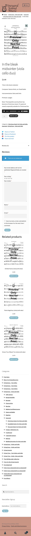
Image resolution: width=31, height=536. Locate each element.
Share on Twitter (10, 132)
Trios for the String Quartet (11, 462)
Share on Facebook (10, 134)
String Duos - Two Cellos (10, 383)
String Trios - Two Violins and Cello (13, 453)
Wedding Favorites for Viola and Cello (16, 441)
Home (5, 14)
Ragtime (8, 415)
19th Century (9, 394)
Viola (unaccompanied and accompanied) (15, 468)
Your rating (8, 176)
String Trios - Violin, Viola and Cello (13, 456)
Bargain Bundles (10, 397)
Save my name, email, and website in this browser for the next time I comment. (15, 223)
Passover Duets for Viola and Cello (17, 427)
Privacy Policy (6, 526)
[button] (26, 25)
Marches (8, 406)
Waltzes (8, 438)
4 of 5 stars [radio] (10, 178)
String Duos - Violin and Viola (12, 447)
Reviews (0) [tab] (5, 145)
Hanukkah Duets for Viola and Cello (17, 424)
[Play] (4, 111)
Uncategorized (8, 465)
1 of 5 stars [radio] (5, 178)
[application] (15, 111)
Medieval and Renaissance (13, 409)
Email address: (6, 506)
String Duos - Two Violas (10, 386)
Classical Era (9, 403)
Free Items (6, 377)
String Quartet (8, 450)
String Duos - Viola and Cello (15, 14)
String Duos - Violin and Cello (12, 444)
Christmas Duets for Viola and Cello (12, 16)
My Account (5, 533)
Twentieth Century (11, 435)
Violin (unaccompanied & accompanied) (14, 471)
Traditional (9, 432)
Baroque (8, 400)
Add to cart (13, 116)
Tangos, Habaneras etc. (12, 429)
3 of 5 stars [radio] (8, 178)
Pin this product (9, 136)
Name (6, 205)
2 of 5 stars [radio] (6, 178)
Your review (8, 181)
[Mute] (22, 111)
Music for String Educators (11, 380)
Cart (24, 531)
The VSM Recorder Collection (11, 459)
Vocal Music (7, 478)
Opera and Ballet (10, 412)
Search (15, 533)
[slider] (25, 111)
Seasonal (26, 14)
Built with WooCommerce (19, 526)
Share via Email (9, 138)
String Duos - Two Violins (10, 389)
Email (6, 213)
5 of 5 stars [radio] (11, 178)
